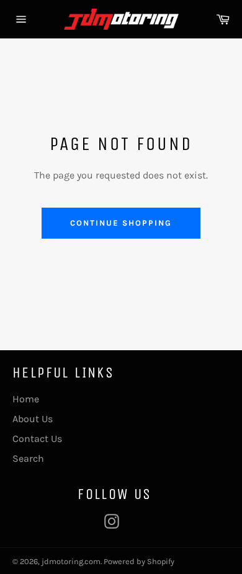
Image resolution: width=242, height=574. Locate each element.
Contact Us (37, 438)
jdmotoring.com (71, 561)
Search (28, 458)
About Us (32, 419)
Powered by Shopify (139, 561)
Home (25, 399)
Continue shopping (120, 222)
